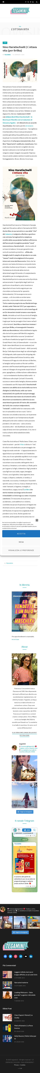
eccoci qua (15, 639)
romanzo (8, 234)
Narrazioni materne (21, 982)
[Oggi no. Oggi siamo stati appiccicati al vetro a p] (24, 795)
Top (20, 1068)
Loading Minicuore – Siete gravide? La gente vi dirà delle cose (24, 995)
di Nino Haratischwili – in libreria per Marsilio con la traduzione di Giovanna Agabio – (17, 120)
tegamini (7, 54)
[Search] (36, 2)
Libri (5, 42)
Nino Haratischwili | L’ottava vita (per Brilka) (20, 49)
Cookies (22, 1065)
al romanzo (29, 126)
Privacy (16, 1065)
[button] (37, 520)
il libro (22, 444)
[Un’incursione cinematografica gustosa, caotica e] (24, 768)
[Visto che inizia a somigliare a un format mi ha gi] (33, 922)
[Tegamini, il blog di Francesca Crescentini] (20, 11)
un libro (27, 489)
